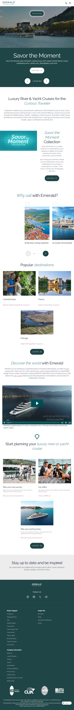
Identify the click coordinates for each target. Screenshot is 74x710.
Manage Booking (11, 617)
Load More (35, 352)
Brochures (41, 614)
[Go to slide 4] (38, 253)
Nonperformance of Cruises (15, 678)
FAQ (8, 620)
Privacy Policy (11, 671)
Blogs (39, 617)
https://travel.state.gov (43, 704)
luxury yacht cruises (42, 371)
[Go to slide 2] (35, 253)
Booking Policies (11, 638)
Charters (9, 659)
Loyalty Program (12, 656)
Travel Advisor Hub (12, 629)
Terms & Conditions (12, 668)
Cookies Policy (11, 674)
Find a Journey (37, 13)
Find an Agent (11, 635)
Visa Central (10, 644)
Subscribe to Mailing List (45, 620)
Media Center (10, 681)
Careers (9, 662)
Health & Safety (11, 623)
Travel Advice (11, 632)
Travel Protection (12, 641)
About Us (9, 653)
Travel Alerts (10, 626)
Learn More (35, 70)
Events (40, 623)
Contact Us (10, 614)
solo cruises (17, 376)
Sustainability (11, 665)
